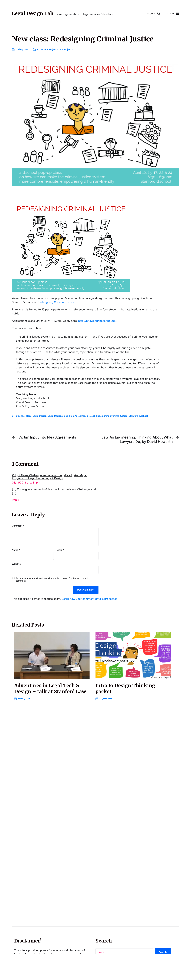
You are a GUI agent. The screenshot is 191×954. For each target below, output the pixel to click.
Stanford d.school (138, 415)
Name (16, 550)
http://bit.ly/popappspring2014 (97, 320)
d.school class (23, 415)
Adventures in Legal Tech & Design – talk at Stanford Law (50, 689)
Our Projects (66, 49)
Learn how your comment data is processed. (90, 598)
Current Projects (49, 49)
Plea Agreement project (82, 415)
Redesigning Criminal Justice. (56, 302)
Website (16, 563)
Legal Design (40, 415)
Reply (15, 499)
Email (60, 550)
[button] (153, 13)
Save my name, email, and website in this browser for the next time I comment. (52, 579)
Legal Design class (58, 415)
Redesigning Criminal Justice (111, 415)
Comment (18, 526)
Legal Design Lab (32, 13)
